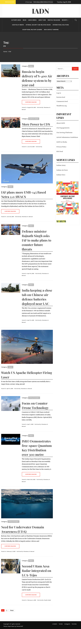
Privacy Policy (61, 147)
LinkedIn (54, 624)
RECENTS (64, 20)
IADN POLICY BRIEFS (18, 25)
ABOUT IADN (42, 20)
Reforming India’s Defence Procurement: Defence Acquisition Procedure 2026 (43, 2)
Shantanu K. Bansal (27, 216)
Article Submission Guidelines (67, 137)
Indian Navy (60, 175)
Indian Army (60, 165)
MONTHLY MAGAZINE (54, 20)
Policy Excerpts (34, 398)
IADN (40, 10)
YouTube (74, 624)
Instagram (67, 624)
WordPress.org (61, 106)
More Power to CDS (36, 124)
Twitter (61, 624)
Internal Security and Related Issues (38, 25)
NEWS (24, 20)
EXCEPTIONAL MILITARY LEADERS (32, 29)
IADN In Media (61, 142)
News (31, 66)
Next (12, 610)
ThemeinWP (19, 626)
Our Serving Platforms (64, 132)
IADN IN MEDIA (32, 20)
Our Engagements (62, 128)
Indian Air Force (62, 170)
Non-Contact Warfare (51, 29)
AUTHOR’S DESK (16, 20)
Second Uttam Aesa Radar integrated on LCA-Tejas (36, 570)
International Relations (61, 25)
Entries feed (60, 97)
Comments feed (62, 101)
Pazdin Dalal (47, 600)
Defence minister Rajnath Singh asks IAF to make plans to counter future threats (36, 240)
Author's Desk (33, 119)
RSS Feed (59, 151)
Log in (58, 93)
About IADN (60, 123)
